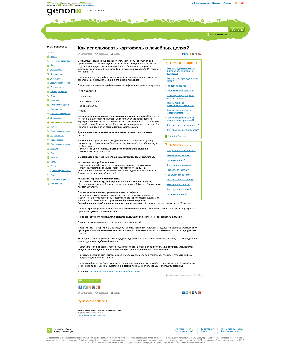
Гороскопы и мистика (60, 61)
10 (184, 136)
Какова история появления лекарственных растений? (180, 119)
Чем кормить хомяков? (178, 184)
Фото (52, 175)
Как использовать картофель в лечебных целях (115, 271)
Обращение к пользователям (189, 342)
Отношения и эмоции (60, 144)
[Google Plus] (199, 54)
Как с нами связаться (231, 331)
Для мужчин (56, 74)
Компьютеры (56, 109)
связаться (58, 340)
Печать (117, 54)
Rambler (93, 315)
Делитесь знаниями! (94, 11)
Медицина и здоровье (61, 122)
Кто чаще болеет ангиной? (180, 179)
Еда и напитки (57, 87)
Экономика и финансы (60, 179)
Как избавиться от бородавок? (183, 130)
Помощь (216, 3)
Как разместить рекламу (232, 329)
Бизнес (53, 56)
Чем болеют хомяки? (178, 170)
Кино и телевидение (59, 105)
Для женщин (56, 70)
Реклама (227, 3)
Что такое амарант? (177, 194)
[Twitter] (186, 54)
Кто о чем (205, 331)
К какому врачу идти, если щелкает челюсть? (180, 96)
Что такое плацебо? (177, 85)
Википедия (101, 315)
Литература (55, 118)
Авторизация (202, 3)
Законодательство (58, 91)
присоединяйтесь (87, 5)
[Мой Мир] (193, 54)
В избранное (103, 54)
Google (80, 315)
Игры (52, 96)
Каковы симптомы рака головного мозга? (179, 111)
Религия (54, 157)
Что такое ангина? (176, 160)
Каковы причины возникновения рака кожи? (180, 104)
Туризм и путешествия (60, 170)
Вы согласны (206, 329)
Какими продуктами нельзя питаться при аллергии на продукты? (181, 71)
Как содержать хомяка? (179, 189)
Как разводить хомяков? (179, 165)
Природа (54, 149)
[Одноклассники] (190, 54)
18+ (242, 3)
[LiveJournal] (196, 54)
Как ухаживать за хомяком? (181, 150)
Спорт (53, 166)
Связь (53, 162)
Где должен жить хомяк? (179, 174)
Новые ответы (56, 140)
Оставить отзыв (90, 280)
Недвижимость (57, 135)
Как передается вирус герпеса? (183, 125)
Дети (52, 65)
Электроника (56, 184)
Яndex (86, 315)
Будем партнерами (183, 331)
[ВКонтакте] (183, 54)
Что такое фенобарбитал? (180, 90)
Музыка (53, 127)
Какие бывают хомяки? (179, 155)
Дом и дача (55, 78)
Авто (52, 52)
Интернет (54, 100)
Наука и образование (60, 131)
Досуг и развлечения (60, 83)
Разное (53, 153)
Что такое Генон (182, 329)
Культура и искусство (60, 113)
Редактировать (86, 54)
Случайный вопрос (219, 34)
